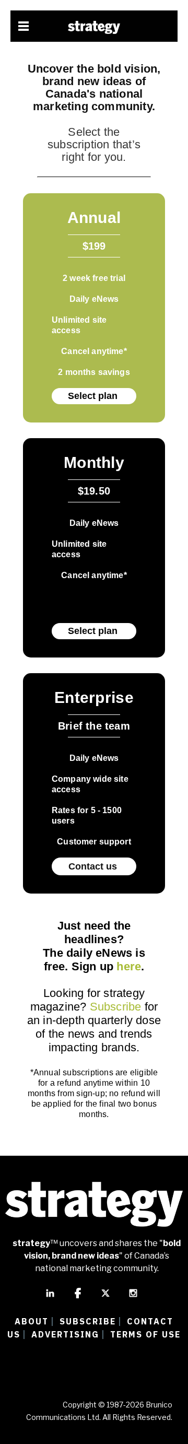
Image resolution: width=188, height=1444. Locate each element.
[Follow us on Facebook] (78, 1298)
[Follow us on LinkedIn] (50, 1298)
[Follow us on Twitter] (105, 1298)
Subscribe (116, 1006)
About (32, 1321)
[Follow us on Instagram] (133, 1298)
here (128, 966)
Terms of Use (145, 1334)
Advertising (65, 1334)
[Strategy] (94, 27)
